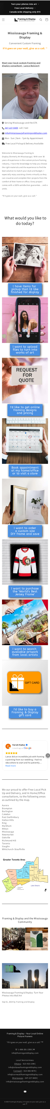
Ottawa (17, 1063)
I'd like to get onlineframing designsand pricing (25, 410)
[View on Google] (8, 746)
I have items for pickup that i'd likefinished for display (25, 289)
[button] (3, 20)
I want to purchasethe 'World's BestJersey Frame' (25, 591)
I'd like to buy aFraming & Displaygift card (25, 712)
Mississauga (17, 1078)
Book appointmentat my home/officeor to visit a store (25, 470)
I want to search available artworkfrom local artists (25, 652)
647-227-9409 (11, 127)
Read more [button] (10, 765)
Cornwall (17, 1071)
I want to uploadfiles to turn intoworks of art (25, 349)
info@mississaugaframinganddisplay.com (26, 133)
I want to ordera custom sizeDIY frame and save (25, 531)
